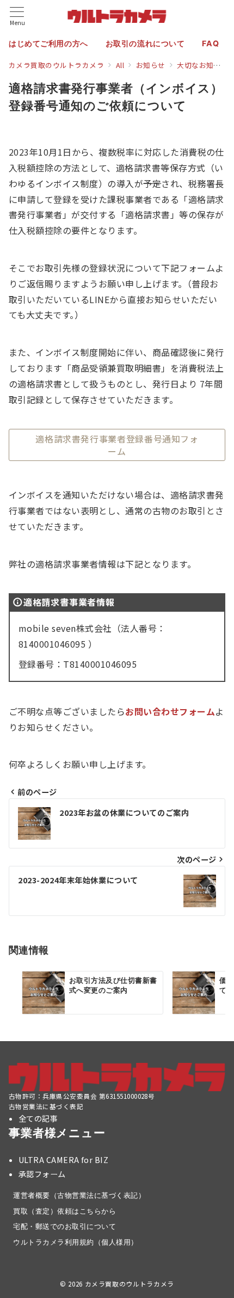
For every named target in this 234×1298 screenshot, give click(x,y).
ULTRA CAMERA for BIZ (64, 1159)
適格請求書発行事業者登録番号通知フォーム (117, 444)
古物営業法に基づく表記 (46, 1106)
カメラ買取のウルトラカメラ (129, 1283)
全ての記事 (38, 1118)
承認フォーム (42, 1173)
